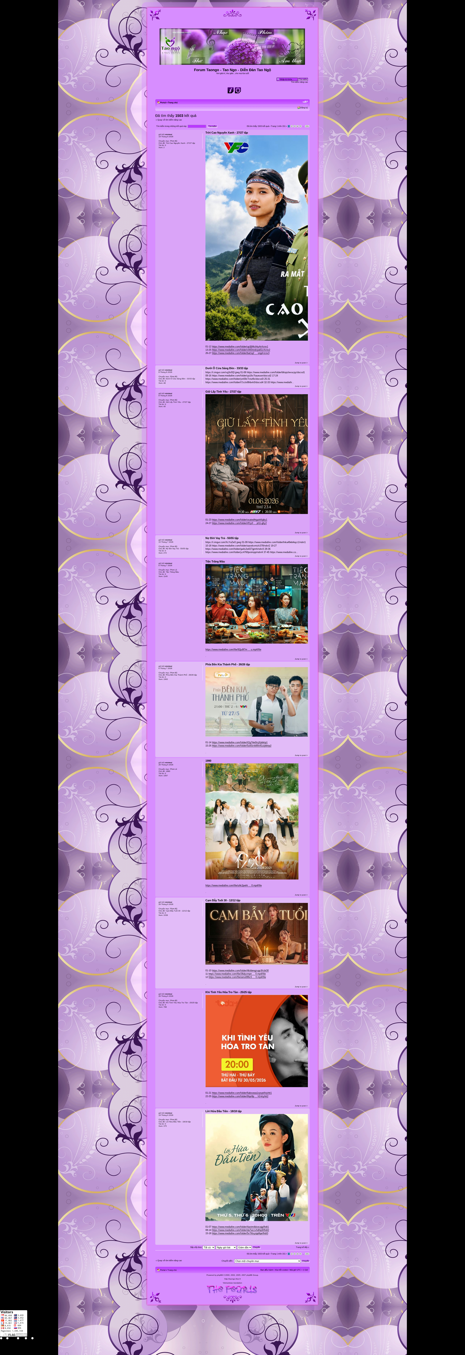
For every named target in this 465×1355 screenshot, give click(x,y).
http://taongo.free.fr (232, 1279)
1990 (208, 760)
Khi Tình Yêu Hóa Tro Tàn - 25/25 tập (228, 992)
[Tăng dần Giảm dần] (249, 1247)
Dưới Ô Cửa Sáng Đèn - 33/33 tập (226, 368)
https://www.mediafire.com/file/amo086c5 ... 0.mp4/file (237, 977)
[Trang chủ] (232, 63)
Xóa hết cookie (281, 1270)
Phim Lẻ (173, 570)
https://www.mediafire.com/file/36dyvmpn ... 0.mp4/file (237, 973)
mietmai (168, 134)
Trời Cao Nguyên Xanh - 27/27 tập (226, 132)
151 (307, 126)
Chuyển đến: (227, 1261)
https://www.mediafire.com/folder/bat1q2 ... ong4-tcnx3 (240, 353)
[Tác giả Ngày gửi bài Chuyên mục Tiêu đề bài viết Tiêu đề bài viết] (226, 1247)
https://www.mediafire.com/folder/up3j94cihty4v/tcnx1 (240, 346)
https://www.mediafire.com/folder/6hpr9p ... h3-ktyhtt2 (240, 1096)
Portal (163, 102)
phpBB (220, 1275)
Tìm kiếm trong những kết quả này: (172, 126)
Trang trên (278, 126)
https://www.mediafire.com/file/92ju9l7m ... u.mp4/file (233, 649)
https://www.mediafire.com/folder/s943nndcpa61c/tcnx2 (241, 349)
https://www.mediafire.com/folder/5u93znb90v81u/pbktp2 (241, 745)
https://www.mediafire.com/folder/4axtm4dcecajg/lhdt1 (240, 1226)
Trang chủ (173, 102)
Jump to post (300, 363)
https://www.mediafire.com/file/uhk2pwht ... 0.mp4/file (233, 885)
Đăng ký (304, 108)
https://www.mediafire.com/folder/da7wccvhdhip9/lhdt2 (240, 1230)
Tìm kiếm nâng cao (299, 82)
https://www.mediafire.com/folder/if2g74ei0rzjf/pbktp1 (240, 742)
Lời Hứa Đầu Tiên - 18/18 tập (223, 1111)
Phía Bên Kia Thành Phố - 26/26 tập (227, 664)
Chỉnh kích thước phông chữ (305, 101)
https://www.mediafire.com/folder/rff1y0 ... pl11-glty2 (239, 523)
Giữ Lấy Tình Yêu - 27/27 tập (223, 391)
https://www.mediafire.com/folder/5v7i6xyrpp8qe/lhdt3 (240, 1233)
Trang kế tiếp (302, 1247)
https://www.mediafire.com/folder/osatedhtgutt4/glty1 (239, 519)
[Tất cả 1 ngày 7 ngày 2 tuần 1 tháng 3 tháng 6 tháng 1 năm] (208, 1247)
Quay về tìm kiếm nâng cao (169, 120)
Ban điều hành (266, 1270)
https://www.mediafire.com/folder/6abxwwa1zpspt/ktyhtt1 (242, 1092)
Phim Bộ (173, 141)
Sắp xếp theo (196, 1247)
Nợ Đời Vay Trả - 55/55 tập (221, 538)
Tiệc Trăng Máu (215, 561)
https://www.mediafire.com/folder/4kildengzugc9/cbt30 (240, 970)
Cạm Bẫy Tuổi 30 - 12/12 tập (222, 900)
